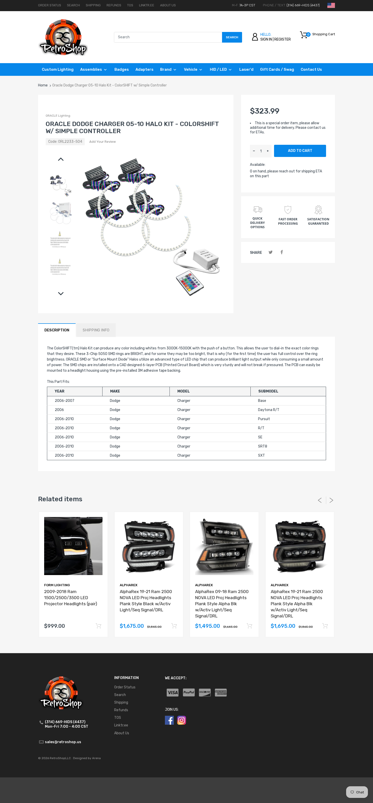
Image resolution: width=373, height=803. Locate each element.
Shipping (93, 5)
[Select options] (99, 626)
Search (73, 5)
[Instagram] (181, 720)
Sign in (266, 39)
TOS (130, 5)
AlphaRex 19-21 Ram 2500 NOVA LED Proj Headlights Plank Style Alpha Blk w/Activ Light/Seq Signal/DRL (297, 603)
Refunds (114, 5)
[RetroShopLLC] (63, 37)
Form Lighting (57, 585)
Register (282, 39)
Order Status (49, 5)
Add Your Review (102, 142)
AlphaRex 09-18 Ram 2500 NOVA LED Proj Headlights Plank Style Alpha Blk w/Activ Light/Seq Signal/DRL (222, 603)
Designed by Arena (87, 758)
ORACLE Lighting (58, 115)
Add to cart (300, 151)
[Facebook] (281, 252)
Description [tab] (56, 330)
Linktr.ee (146, 5)
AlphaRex (129, 585)
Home (43, 85)
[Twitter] (270, 252)
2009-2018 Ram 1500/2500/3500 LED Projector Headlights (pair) (70, 597)
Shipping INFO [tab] (96, 330)
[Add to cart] (174, 626)
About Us (168, 5)
